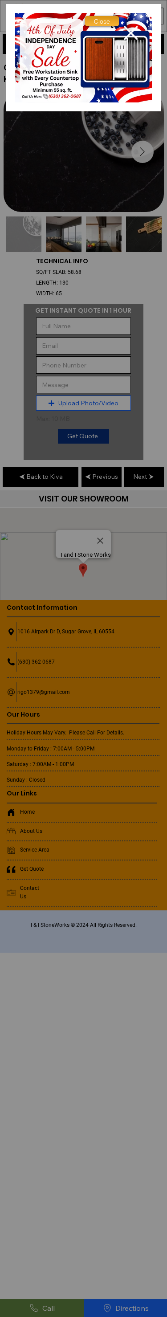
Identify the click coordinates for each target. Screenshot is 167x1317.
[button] (102, 21)
